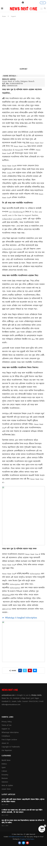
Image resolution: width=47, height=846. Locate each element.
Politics (4, 764)
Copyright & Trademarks (11, 747)
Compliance (6, 736)
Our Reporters (7, 750)
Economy (5, 775)
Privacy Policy (7, 721)
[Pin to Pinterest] (30, 670)
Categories (6, 755)
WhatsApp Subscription (10, 732)
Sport (4, 767)
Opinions (5, 782)
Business (5, 778)
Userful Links (7, 717)
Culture (4, 771)
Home (4, 16)
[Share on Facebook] (20, 670)
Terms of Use (6, 725)
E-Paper (43, 2)
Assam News (6, 789)
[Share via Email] (35, 670)
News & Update (7, 785)
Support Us (6, 729)
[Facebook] (19, 842)
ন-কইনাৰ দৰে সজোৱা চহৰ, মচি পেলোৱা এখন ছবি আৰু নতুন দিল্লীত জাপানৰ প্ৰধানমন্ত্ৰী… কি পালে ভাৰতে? (22, 811)
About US (5, 743)
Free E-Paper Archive (9, 739)
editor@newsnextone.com (16, 837)
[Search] (45, 9)
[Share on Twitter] (25, 670)
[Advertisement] (23, 42)
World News (6, 760)
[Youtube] (27, 842)
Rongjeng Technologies (27, 839)
